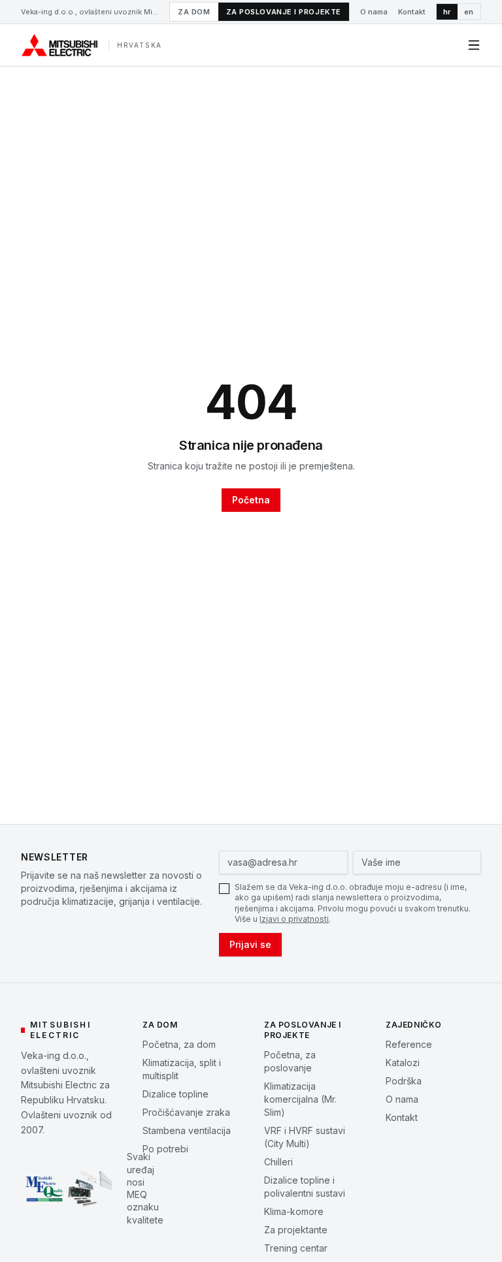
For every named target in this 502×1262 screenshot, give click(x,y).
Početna (251, 499)
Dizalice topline (175, 1093)
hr (447, 11)
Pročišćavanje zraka (186, 1112)
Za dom (194, 11)
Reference (409, 1044)
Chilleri (278, 1161)
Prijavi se (250, 944)
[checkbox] (224, 888)
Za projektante (295, 1229)
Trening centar (295, 1248)
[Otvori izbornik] (473, 45)
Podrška (404, 1080)
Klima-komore (294, 1211)
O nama (374, 11)
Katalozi (403, 1062)
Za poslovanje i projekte (283, 11)
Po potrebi (165, 1148)
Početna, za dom (179, 1044)
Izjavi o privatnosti (294, 919)
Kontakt (412, 11)
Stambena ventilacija (186, 1130)
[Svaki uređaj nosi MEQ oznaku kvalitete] (68, 1185)
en (469, 11)
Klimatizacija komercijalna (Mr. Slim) (300, 1099)
